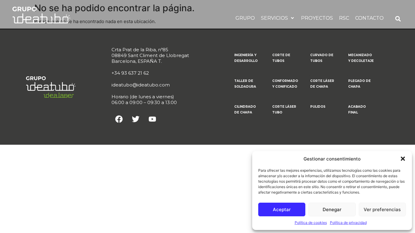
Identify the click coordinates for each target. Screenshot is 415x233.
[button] (403, 159)
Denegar (332, 209)
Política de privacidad (348, 222)
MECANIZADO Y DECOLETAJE (361, 58)
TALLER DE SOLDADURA (245, 84)
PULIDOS (317, 107)
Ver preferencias (382, 209)
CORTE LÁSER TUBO (284, 109)
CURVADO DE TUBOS (321, 58)
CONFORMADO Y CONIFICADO (285, 84)
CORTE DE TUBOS (281, 58)
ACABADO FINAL (357, 109)
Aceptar (282, 209)
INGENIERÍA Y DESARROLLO (246, 58)
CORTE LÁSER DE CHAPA (322, 84)
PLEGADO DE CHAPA (359, 84)
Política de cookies (311, 222)
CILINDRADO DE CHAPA (245, 109)
